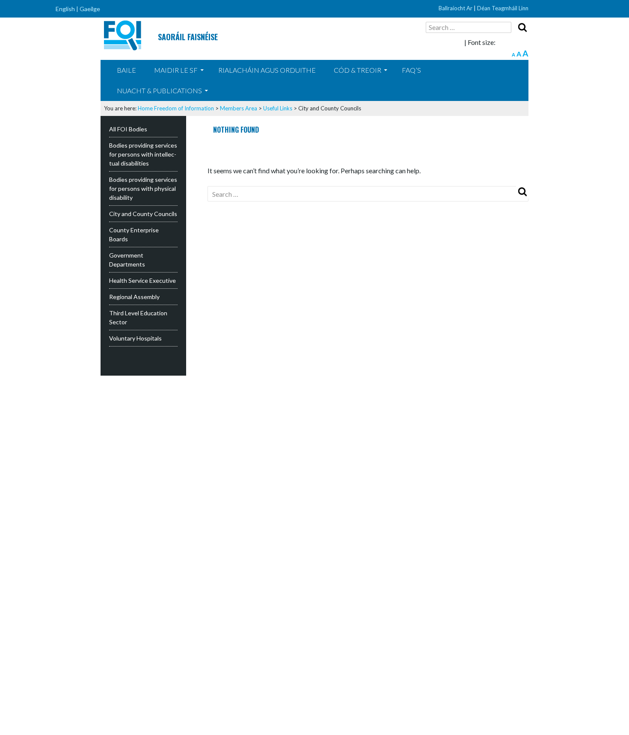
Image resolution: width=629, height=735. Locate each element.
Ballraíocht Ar (455, 8)
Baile (126, 70)
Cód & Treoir (357, 70)
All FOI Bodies (128, 129)
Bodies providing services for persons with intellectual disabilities (143, 154)
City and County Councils (143, 213)
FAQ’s (411, 70)
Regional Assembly (134, 296)
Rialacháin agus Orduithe (267, 70)
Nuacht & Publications (159, 90)
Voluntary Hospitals (135, 338)
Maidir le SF (176, 70)
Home (145, 108)
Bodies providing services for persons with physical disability (143, 188)
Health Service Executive (142, 280)
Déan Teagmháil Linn (502, 8)
